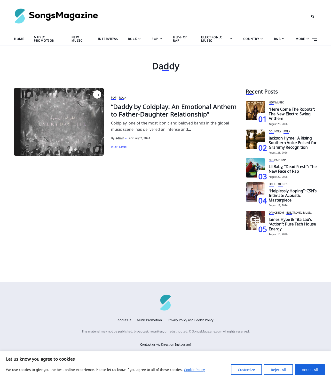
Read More (119, 146)
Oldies (282, 183)
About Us (124, 319)
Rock (132, 38)
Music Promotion (44, 38)
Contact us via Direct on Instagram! (165, 344)
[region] (165, 365)
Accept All (310, 369)
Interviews (108, 38)
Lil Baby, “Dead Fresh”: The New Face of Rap (293, 168)
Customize (246, 369)
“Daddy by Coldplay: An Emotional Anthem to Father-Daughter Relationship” (173, 109)
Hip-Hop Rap (180, 38)
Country (251, 38)
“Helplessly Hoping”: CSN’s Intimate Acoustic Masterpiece (293, 195)
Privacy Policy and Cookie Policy (190, 319)
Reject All (278, 369)
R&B (277, 38)
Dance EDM (276, 212)
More (300, 38)
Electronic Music (211, 38)
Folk (287, 131)
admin (120, 137)
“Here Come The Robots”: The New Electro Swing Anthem (292, 113)
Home (19, 38)
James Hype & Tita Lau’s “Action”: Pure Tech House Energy (292, 224)
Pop (155, 38)
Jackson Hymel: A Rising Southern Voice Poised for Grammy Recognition (293, 142)
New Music (77, 38)
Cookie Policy (194, 369)
